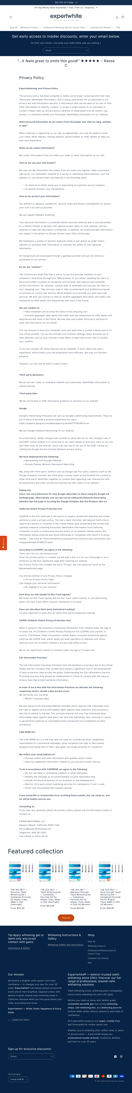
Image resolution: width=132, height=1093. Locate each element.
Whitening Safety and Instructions (65, 944)
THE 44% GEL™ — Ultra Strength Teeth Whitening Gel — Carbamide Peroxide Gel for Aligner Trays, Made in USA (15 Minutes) (110, 897)
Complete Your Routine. (98, 958)
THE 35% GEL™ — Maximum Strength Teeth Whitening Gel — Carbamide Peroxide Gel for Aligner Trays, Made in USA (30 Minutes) (80, 897)
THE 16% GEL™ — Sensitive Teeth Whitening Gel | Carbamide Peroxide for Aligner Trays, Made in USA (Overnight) (21, 897)
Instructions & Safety (19, 948)
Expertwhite (105, 1081)
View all (66, 918)
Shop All (91, 941)
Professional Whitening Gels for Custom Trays (102, 952)
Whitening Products (97, 946)
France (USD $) (17, 1079)
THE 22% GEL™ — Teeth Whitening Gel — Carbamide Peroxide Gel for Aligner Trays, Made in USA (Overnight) (50, 896)
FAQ (90, 963)
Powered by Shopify (117, 1081)
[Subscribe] (86, 50)
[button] (11, 17)
